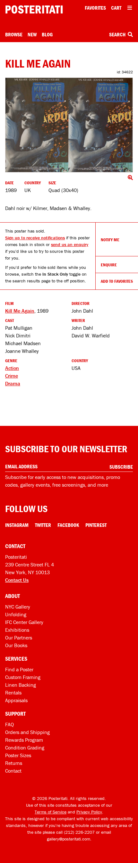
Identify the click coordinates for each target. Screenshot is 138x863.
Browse (13, 34)
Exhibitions (17, 630)
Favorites (95, 8)
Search (117, 34)
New (32, 34)
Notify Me (110, 240)
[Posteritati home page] (34, 9)
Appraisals (16, 700)
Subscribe (121, 467)
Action (12, 368)
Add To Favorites (117, 281)
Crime (11, 375)
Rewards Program (24, 740)
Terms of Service (50, 812)
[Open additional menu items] (129, 8)
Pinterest (96, 525)
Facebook (68, 525)
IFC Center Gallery (24, 622)
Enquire (109, 265)
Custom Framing (22, 677)
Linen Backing (20, 685)
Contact (13, 770)
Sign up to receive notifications (35, 238)
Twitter (43, 525)
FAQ (9, 724)
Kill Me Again (19, 311)
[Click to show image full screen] (69, 125)
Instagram (17, 525)
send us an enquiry (69, 244)
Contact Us (17, 580)
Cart (116, 8)
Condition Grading (24, 747)
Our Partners (18, 637)
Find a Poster (19, 669)
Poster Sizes (18, 755)
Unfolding (15, 614)
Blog (47, 34)
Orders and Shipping (27, 732)
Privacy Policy (89, 812)
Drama (12, 383)
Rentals (13, 692)
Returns (13, 763)
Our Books (16, 645)
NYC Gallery (17, 606)
